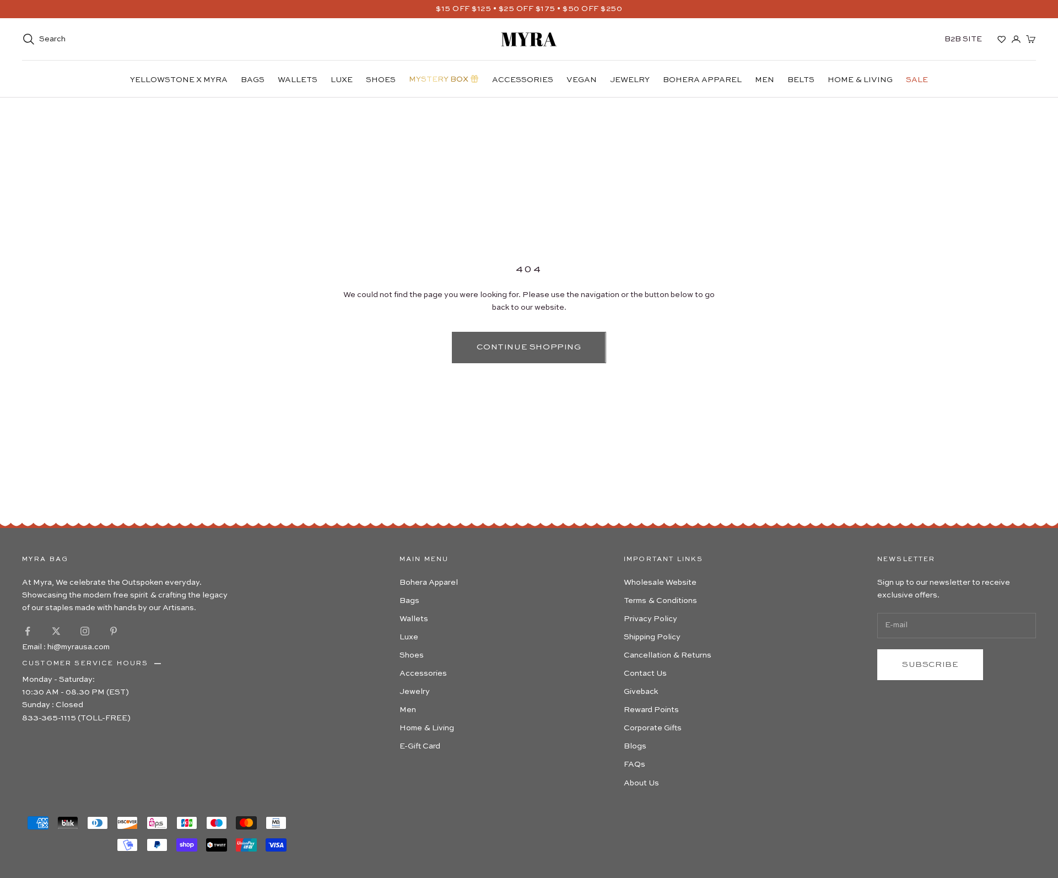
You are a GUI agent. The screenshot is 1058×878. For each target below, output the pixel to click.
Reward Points (651, 710)
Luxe (342, 80)
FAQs (634, 764)
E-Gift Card (420, 746)
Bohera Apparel (702, 80)
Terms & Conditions (660, 601)
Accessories (522, 80)
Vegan (581, 80)
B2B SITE (963, 39)
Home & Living (860, 80)
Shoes (381, 80)
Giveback (641, 692)
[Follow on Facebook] (27, 631)
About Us (641, 783)
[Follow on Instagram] (84, 631)
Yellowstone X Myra (179, 80)
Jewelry (630, 80)
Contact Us (645, 673)
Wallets (297, 80)
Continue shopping (529, 347)
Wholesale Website (660, 582)
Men (764, 80)
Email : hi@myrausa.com (66, 647)
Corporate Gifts (653, 728)
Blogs (635, 746)
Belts (800, 80)
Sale (917, 80)
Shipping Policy (652, 637)
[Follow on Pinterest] (113, 631)
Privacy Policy (650, 619)
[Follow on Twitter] (56, 631)
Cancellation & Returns (667, 655)
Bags (252, 80)
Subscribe (930, 664)
